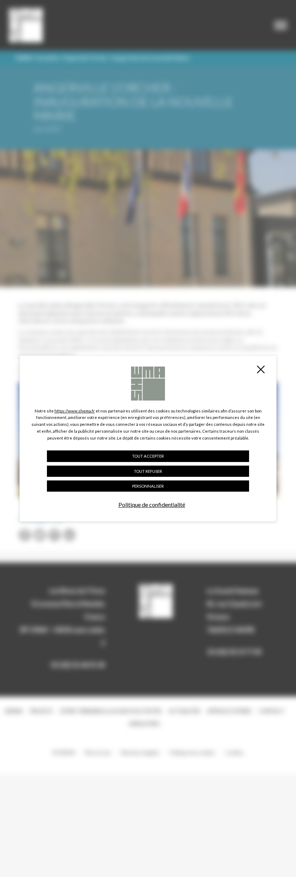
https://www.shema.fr (75, 410)
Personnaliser (148, 486)
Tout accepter (148, 456)
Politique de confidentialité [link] (151, 504)
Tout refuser (148, 471)
